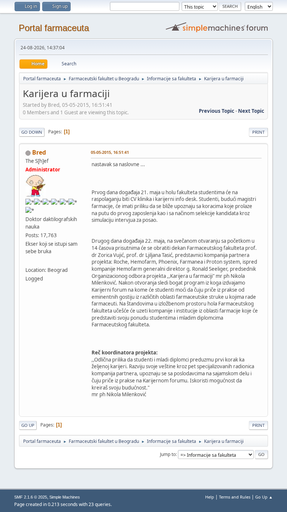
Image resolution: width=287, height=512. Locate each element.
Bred (39, 152)
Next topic (251, 111)
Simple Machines (64, 497)
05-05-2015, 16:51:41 (110, 152)
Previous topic (216, 111)
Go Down (31, 132)
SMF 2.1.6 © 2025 (30, 497)
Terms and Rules (234, 497)
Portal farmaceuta (54, 28)
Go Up (27, 425)
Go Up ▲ (264, 497)
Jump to (168, 454)
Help (209, 497)
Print (258, 132)
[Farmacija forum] (28, 261)
